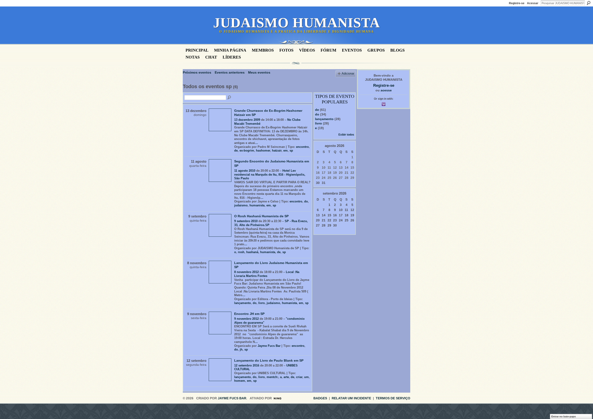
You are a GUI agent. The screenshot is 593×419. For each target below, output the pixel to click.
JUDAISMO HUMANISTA (296, 22)
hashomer (263, 150)
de (236, 150)
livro (261, 303)
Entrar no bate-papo (563, 416)
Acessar (532, 3)
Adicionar (348, 73)
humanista (257, 205)
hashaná (252, 252)
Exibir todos (346, 134)
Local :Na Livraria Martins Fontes (266, 274)
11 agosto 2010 (244, 170)
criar (299, 377)
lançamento (242, 303)
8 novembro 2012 (246, 272)
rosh (241, 252)
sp (291, 150)
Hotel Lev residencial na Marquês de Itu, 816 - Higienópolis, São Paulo (269, 174)
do (306, 201)
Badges (320, 398)
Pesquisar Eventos (229, 98)
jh (241, 349)
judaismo (241, 205)
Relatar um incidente (351, 398)
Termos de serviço (393, 398)
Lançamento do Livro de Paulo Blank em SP (268, 360)
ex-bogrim (247, 150)
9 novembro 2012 (246, 318)
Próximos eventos (197, 72)
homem (239, 380)
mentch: (272, 377)
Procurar (588, 3)
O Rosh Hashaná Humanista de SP (261, 216)
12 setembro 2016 (246, 365)
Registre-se (516, 3)
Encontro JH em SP (249, 314)
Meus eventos (259, 72)
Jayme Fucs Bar (269, 346)
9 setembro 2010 (246, 221)
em (285, 150)
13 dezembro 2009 (247, 119)
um (306, 377)
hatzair (276, 150)
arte (286, 377)
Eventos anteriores (230, 72)
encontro (302, 147)
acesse (386, 90)
